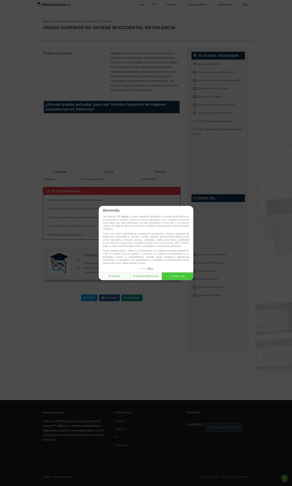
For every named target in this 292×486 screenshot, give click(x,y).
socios (125, 216)
